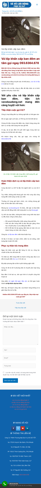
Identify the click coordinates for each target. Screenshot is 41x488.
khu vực (15, 259)
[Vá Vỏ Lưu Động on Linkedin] (27, 428)
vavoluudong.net (13, 208)
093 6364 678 (24, 474)
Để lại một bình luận (7, 52)
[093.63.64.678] (4, 484)
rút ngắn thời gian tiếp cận (18, 281)
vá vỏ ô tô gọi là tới (20, 409)
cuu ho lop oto (19, 52)
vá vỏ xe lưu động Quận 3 (20, 400)
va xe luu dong (11, 54)
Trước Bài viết (20, 303)
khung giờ (35, 210)
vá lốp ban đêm (13, 234)
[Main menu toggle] (37, 5)
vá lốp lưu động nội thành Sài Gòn (20, 407)
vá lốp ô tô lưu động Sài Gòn (20, 402)
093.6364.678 (6, 139)
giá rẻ (27, 52)
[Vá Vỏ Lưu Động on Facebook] (13, 428)
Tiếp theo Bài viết (20, 308)
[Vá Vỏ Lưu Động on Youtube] (23, 428)
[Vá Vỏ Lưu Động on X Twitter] (18, 428)
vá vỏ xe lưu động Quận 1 (20, 404)
